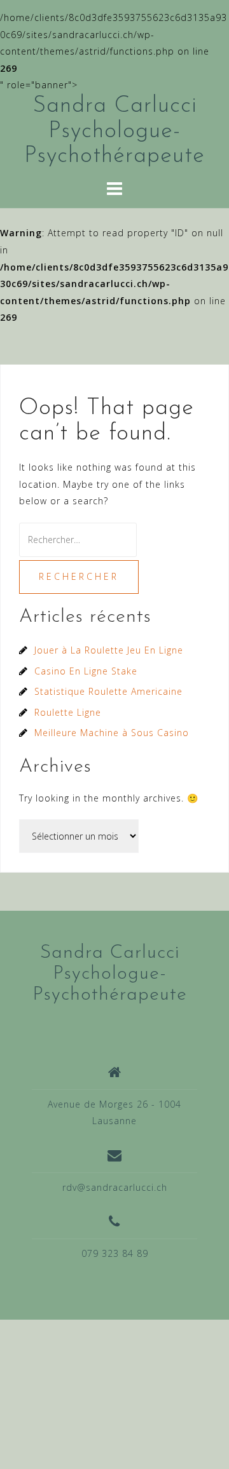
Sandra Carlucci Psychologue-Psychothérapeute (114, 131)
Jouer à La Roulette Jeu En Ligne (108, 650)
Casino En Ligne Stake (85, 671)
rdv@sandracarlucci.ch (114, 1187)
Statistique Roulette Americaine (108, 691)
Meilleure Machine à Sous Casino (111, 733)
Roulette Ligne (67, 712)
